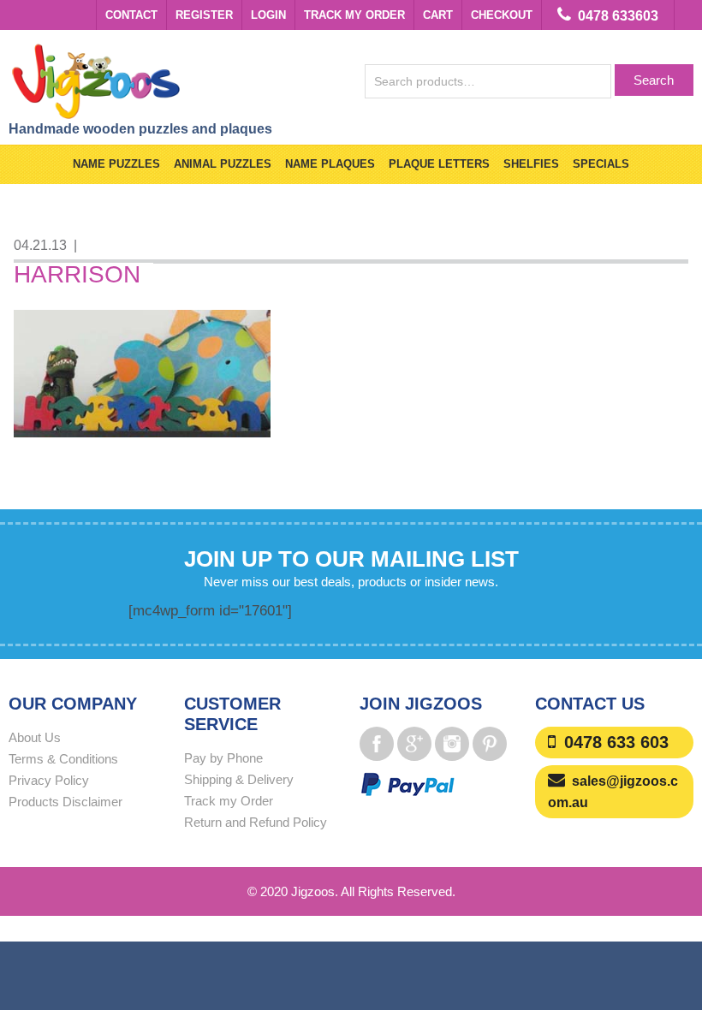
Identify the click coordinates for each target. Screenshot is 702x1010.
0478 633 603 (616, 742)
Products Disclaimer (65, 801)
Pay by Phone (223, 758)
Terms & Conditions (63, 759)
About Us (35, 737)
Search (654, 80)
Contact (131, 15)
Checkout (501, 15)
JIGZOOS (180, 80)
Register (204, 15)
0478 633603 (618, 16)
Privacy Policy (49, 780)
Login (268, 15)
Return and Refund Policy (255, 822)
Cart (438, 15)
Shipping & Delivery (239, 779)
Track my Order (354, 15)
